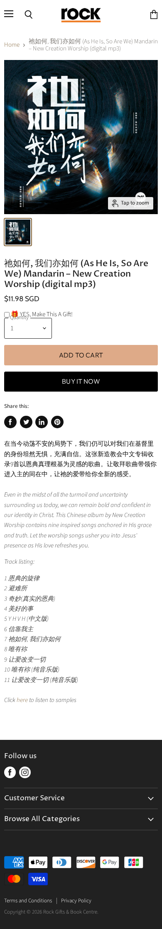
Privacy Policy (76, 900)
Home (12, 44)
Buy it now (81, 381)
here (22, 700)
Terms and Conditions (28, 900)
